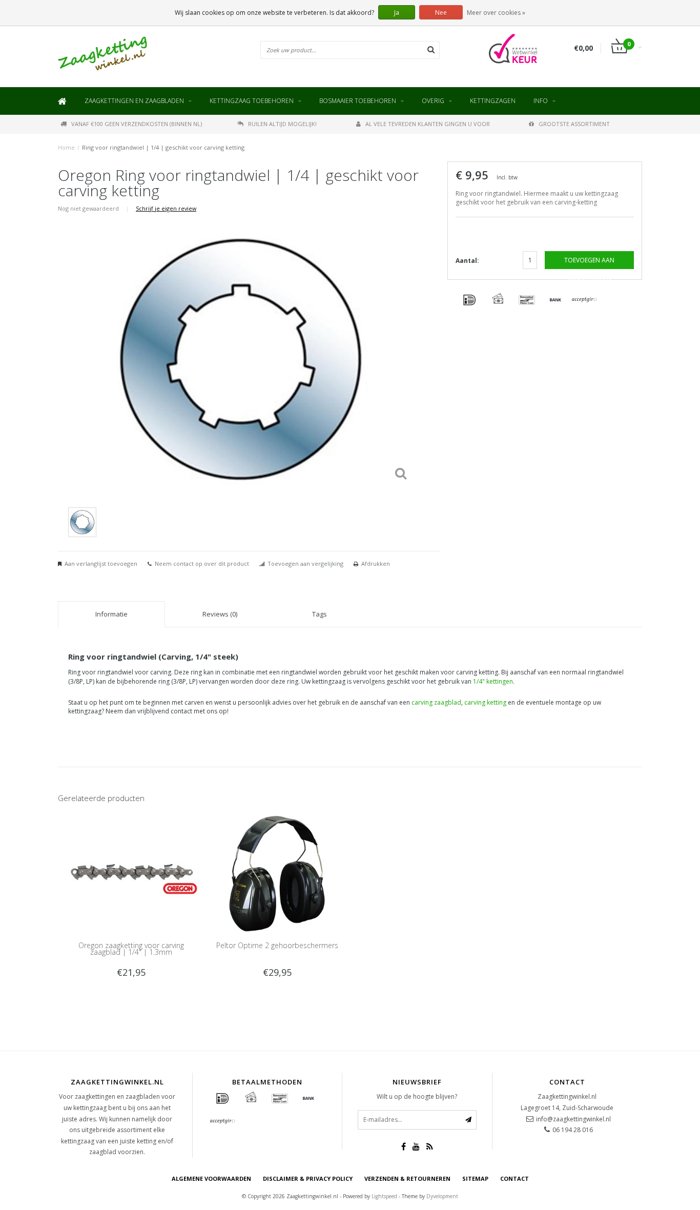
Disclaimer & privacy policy (308, 1178)
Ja (396, 12)
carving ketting (485, 702)
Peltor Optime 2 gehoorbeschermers (277, 945)
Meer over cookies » (496, 12)
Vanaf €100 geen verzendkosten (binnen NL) (136, 124)
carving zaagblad (436, 702)
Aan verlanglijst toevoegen (101, 563)
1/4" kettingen (493, 681)
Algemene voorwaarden (211, 1178)
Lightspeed (384, 1196)
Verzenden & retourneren (407, 1178)
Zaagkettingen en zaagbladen (134, 100)
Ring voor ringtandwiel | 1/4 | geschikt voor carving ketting (163, 147)
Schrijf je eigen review (166, 208)
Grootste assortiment (574, 124)
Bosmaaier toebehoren (357, 100)
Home (66, 147)
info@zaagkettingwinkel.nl (573, 1119)
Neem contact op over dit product (202, 563)
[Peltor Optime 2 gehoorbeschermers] (277, 873)
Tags (319, 614)
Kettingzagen (493, 100)
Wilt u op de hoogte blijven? (417, 1096)
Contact (514, 1178)
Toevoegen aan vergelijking (305, 563)
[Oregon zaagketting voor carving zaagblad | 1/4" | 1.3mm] (131, 873)
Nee (441, 12)
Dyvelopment (442, 1196)
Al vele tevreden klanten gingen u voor (427, 124)
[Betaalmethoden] (469, 300)
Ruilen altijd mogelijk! (282, 124)
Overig (433, 100)
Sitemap (475, 1178)
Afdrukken (375, 563)
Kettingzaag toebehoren (252, 100)
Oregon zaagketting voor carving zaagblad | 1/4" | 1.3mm (131, 948)
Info (540, 100)
